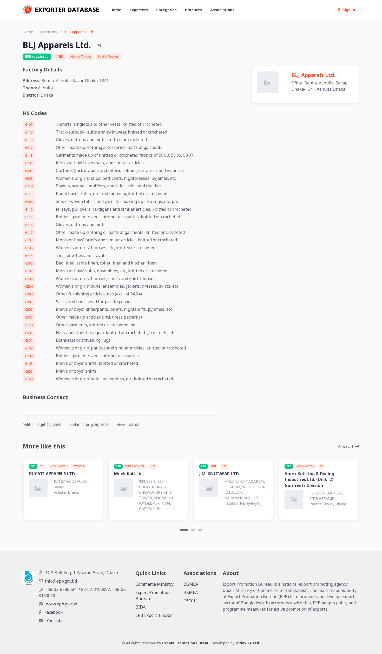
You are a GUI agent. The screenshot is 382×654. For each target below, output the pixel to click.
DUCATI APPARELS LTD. (52, 474)
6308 (28, 201)
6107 (28, 240)
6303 (28, 170)
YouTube (54, 620)
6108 (28, 348)
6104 (28, 379)
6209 (28, 356)
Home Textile (80, 56)
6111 (28, 217)
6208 (28, 178)
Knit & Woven (108, 56)
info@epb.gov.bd (61, 581)
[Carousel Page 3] (200, 530)
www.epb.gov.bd (61, 604)
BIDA (140, 607)
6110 (28, 209)
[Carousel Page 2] (193, 530)
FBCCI (189, 601)
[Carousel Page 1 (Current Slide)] (184, 530)
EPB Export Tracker (154, 615)
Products (193, 9)
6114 (28, 325)
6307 (28, 317)
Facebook (53, 612)
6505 (28, 333)
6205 (28, 371)
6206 (28, 278)
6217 (28, 147)
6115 (28, 193)
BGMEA (190, 584)
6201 (28, 163)
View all (345, 446)
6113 (28, 155)
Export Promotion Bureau (152, 596)
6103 (28, 271)
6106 (28, 248)
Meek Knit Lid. (129, 474)
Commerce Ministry (154, 584)
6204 (28, 286)
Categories (166, 9)
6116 (28, 139)
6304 (28, 294)
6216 (28, 224)
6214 (28, 186)
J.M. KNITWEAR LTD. (219, 474)
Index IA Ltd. (247, 642)
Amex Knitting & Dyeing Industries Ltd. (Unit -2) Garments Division (309, 479)
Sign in (349, 9)
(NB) (60, 56)
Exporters (139, 9)
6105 (28, 363)
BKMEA (190, 592)
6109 (28, 124)
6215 (28, 255)
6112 (28, 132)
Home (115, 9)
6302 (28, 263)
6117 (28, 232)
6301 (28, 340)
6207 (28, 309)
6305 (28, 302)
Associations (222, 9)
